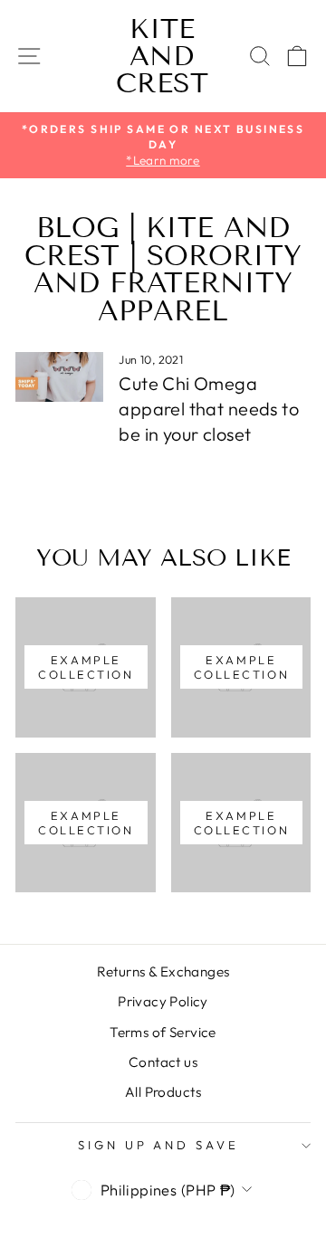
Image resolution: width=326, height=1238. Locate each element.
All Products (163, 1091)
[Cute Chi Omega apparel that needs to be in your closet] (59, 377)
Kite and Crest (162, 56)
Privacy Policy (163, 1001)
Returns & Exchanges (163, 971)
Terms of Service (163, 1032)
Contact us (163, 1062)
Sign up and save (159, 1145)
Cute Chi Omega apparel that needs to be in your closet (209, 408)
